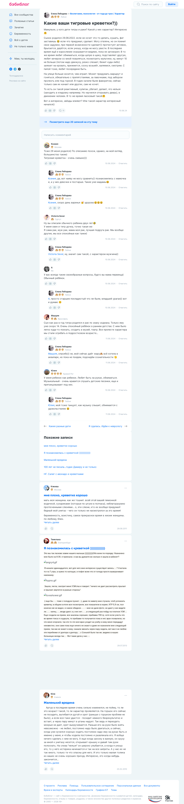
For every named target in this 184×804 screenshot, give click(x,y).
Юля (53, 694)
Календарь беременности (79, 790)
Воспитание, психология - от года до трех (91, 13)
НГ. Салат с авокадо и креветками (64, 474)
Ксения (54, 144)
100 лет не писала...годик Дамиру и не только (70, 466)
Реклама (62, 785)
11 (63, 110)
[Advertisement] (157, 53)
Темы (114, 790)
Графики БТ (102, 790)
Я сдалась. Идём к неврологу (105, 426)
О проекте (49, 785)
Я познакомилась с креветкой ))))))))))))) (67, 452)
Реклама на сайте (17, 81)
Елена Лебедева (59, 13)
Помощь (74, 785)
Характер (119, 13)
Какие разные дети (60, 426)
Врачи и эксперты (53, 790)
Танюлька (56, 539)
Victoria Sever (58, 216)
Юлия (54, 370)
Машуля (55, 315)
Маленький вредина (55, 459)
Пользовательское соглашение (97, 785)
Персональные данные (129, 785)
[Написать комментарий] (85, 135)
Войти (171, 4)
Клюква (55, 486)
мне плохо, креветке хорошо (60, 445)
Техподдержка (16, 76)
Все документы (152, 785)
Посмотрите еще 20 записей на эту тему (73, 121)
